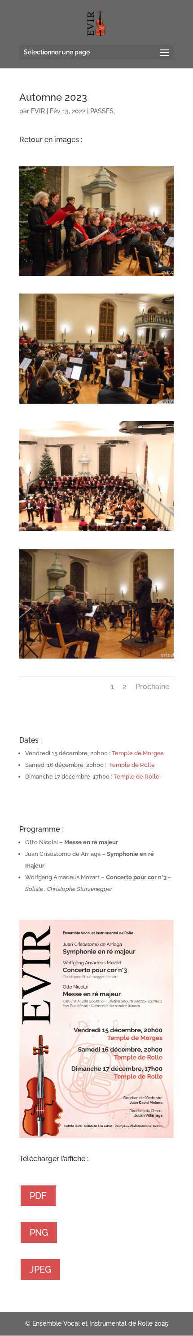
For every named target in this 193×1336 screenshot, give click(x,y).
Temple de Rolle (132, 765)
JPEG (40, 1269)
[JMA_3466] (96, 275)
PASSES (102, 111)
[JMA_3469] (96, 403)
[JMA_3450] (96, 658)
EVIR (38, 111)
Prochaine (152, 686)
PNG (39, 1232)
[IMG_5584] (96, 530)
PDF (38, 1195)
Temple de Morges (137, 753)
